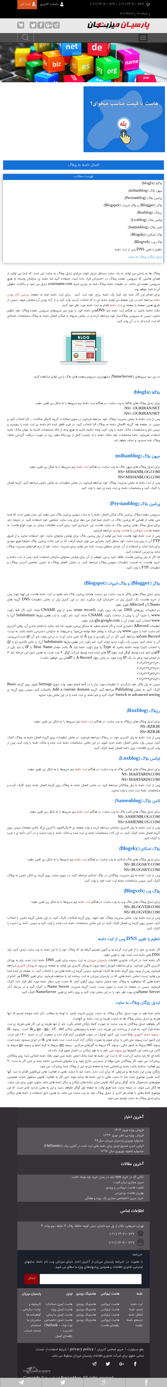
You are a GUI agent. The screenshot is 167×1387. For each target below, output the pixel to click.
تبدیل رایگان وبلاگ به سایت (145, 257)
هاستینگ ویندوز (86, 1294)
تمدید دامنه (136, 1310)
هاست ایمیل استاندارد (58, 1304)
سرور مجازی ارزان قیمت (128, 1182)
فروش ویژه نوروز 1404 (129, 1130)
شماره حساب (32, 1331)
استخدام (36, 1326)
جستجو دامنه (135, 1320)
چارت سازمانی (32, 1310)
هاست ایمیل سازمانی (59, 1315)
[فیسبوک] (146, 1382)
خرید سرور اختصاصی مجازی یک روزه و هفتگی (114, 1198)
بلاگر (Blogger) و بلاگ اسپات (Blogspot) (132, 206)
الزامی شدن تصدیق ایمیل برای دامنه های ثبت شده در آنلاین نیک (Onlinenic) (94, 1146)
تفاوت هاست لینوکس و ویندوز (124, 1188)
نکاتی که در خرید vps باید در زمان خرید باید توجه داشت (107, 1177)
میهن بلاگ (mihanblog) (145, 191)
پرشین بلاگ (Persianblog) (143, 198)
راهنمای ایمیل (64, 1336)
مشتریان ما (34, 1320)
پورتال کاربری (25, 966)
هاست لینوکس (142, 531)
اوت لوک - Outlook (58, 1326)
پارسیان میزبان (97, 960)
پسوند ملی (115, 1051)
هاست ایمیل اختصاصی (58, 1320)
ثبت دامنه (116, 305)
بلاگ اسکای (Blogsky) (146, 235)
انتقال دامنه (136, 1315)
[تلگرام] (21, 1382)
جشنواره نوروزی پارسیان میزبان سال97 (119, 1141)
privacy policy (82, 1350)
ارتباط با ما (126, 13)
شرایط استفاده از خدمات (50, 1350)
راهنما (139, 1326)
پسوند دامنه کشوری (146, 1035)
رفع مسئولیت (135, 1350)
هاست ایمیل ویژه (61, 1310)
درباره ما (142, 13)
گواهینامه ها (33, 1315)
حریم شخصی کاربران (110, 1350)
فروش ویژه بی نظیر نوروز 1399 (123, 1136)
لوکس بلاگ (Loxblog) (146, 220)
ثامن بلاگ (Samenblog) (145, 228)
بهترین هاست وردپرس (129, 1193)
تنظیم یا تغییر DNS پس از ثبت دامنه (138, 250)
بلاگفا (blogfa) (152, 184)
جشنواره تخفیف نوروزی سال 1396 (122, 1151)
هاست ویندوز (121, 531)
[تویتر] (63, 1382)
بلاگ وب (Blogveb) (148, 242)
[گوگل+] (104, 1382)
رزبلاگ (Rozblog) (149, 213)
